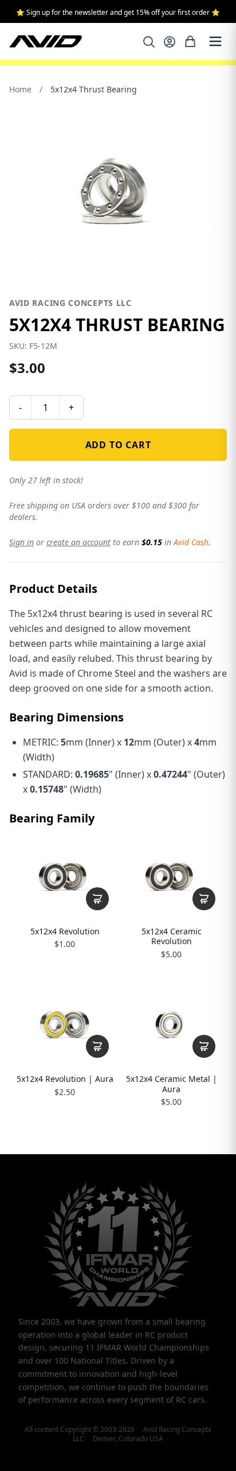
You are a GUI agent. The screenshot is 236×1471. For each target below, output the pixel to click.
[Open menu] (215, 41)
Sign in (21, 542)
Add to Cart (118, 444)
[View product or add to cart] (97, 898)
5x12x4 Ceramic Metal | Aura (171, 1084)
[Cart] (190, 41)
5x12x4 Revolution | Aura (65, 1079)
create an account (78, 542)
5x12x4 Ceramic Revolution (171, 936)
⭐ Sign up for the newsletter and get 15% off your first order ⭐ (118, 12)
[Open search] (149, 42)
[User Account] (169, 42)
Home (20, 89)
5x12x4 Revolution (65, 931)
